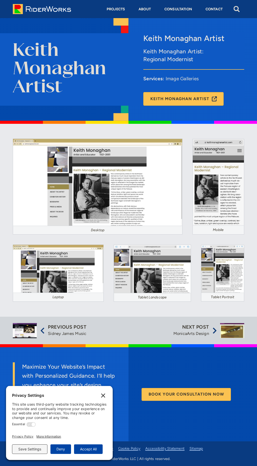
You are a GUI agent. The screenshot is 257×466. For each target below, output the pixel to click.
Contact (214, 9)
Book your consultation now (186, 394)
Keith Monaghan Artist (179, 98)
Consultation (178, 9)
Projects (116, 9)
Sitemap (196, 448)
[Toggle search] (236, 9)
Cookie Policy (129, 448)
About (145, 9)
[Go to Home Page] (42, 9)
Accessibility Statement (165, 448)
